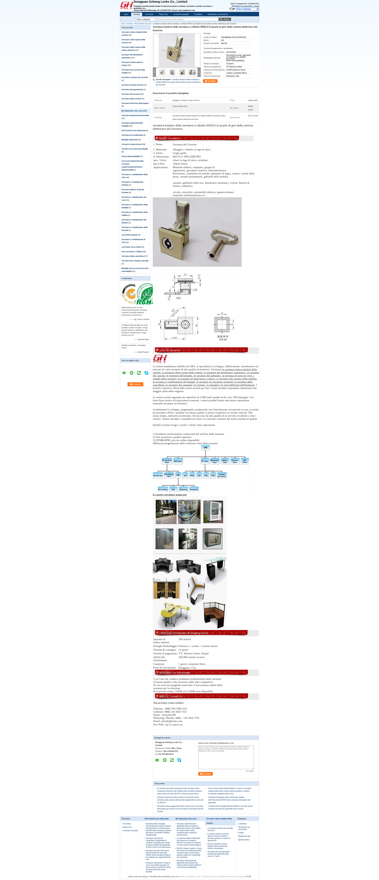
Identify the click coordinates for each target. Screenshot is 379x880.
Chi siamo (149, 14)
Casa (126, 14)
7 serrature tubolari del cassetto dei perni (220, 829)
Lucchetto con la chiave (132, 247)
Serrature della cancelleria (133, 256)
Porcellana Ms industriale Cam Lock (164, 877)
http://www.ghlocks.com (174, 725)
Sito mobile (244, 840)
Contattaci (198, 14)
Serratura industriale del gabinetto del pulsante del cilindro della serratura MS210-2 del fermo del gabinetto (189, 864)
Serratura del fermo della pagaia (135, 103)
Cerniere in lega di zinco (132, 144)
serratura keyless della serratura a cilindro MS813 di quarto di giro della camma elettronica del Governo (178, 82)
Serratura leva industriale (132, 135)
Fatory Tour (163, 14)
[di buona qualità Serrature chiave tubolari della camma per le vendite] (132, 305)
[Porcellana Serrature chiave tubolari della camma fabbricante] (127, 6)
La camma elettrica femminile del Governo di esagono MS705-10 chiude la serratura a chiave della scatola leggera (189, 841)
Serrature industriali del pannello (135, 115)
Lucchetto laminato (130, 235)
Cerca (226, 19)
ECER (248, 877)
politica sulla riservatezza (138, 877)
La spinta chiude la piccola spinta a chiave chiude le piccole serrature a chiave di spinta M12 (219, 837)
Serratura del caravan (131, 94)
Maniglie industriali (129, 140)
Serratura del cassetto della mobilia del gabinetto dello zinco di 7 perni (219, 854)
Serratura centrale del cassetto (135, 77)
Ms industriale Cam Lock (143, 23)
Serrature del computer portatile (135, 261)
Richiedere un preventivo (242, 6)
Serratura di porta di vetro (132, 85)
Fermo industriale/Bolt (131, 156)
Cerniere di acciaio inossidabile (135, 149)
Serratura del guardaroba (132, 90)
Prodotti (137, 14)
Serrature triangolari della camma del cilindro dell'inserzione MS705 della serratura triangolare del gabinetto (229, 800)
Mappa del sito (244, 836)
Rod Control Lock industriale (134, 130)
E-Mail (241, 833)
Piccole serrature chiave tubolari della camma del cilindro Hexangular (217, 846)
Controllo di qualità (181, 14)
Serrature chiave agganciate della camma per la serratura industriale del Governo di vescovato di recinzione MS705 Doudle (180, 809)
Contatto (212, 81)
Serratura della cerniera (132, 99)
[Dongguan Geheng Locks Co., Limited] (257, 9)
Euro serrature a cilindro (132, 252)
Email (256, 6)
